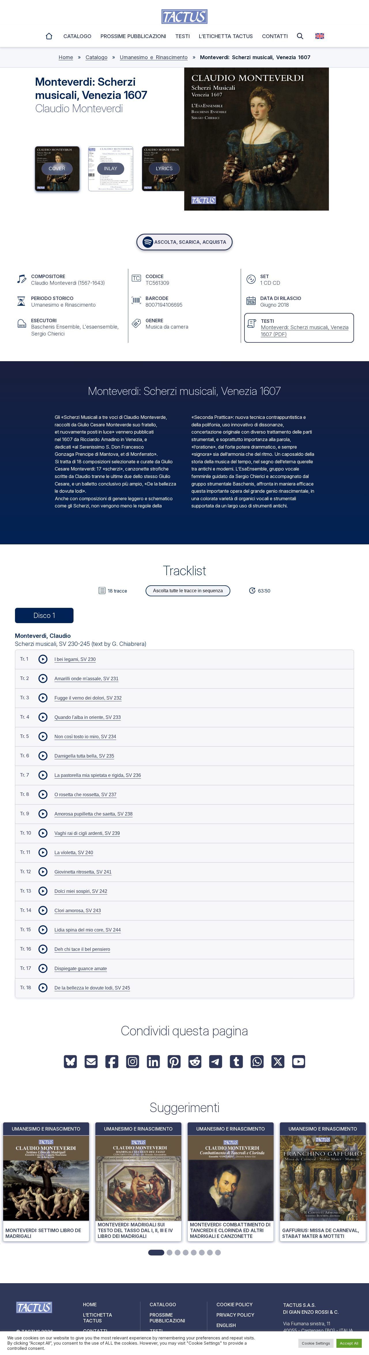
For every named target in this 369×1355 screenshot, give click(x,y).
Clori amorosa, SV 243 (77, 910)
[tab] (156, 1252)
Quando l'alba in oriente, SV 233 (87, 717)
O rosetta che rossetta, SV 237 (85, 794)
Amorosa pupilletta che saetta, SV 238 (93, 813)
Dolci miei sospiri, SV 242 (80, 891)
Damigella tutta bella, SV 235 (84, 756)
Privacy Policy (235, 1315)
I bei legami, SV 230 (75, 659)
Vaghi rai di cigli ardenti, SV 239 (87, 833)
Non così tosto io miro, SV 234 (85, 736)
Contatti (275, 36)
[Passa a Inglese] (319, 36)
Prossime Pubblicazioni (133, 36)
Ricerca (301, 36)
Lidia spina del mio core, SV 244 (87, 929)
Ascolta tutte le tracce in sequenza (188, 590)
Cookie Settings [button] (316, 1343)
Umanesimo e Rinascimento (154, 57)
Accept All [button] (349, 1343)
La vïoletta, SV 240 (73, 852)
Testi (182, 36)
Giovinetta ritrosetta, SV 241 (83, 871)
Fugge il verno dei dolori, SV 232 (88, 698)
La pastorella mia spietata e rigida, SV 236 (97, 775)
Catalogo (77, 36)
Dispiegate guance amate (80, 968)
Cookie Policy (234, 1304)
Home (49, 35)
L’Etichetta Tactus (226, 36)
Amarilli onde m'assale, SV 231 (86, 678)
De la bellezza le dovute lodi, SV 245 (92, 987)
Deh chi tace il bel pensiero (82, 949)
